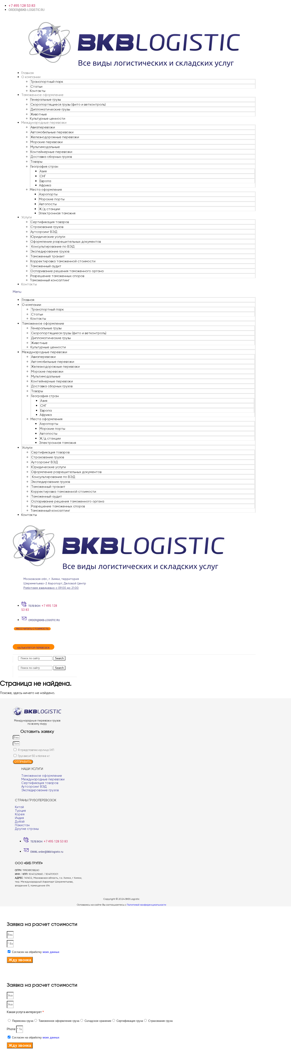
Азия (43, 171)
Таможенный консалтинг (49, 280)
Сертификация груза (130, 1020)
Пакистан (22, 825)
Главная (27, 73)
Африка (45, 185)
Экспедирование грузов (49, 251)
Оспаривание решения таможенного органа (67, 271)
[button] (134, 292)
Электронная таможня (56, 213)
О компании (30, 77)
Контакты (37, 91)
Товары (36, 162)
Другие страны (27, 829)
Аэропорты (48, 194)
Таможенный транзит (47, 256)
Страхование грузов (46, 227)
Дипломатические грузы (50, 109)
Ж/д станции (49, 209)
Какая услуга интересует (25, 1012)
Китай (19, 807)
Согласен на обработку (35, 952)
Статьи (36, 86)
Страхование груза (160, 1020)
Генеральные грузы (45, 99)
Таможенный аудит (45, 266)
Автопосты (48, 204)
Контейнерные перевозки (51, 152)
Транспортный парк (46, 82)
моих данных (51, 952)
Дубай (19, 821)
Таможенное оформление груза (59, 1020)
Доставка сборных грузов (51, 157)
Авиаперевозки (42, 127)
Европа (45, 181)
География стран (44, 166)
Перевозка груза (22, 1020)
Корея (19, 814)
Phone (11, 1029)
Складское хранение (98, 1020)
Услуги (26, 217)
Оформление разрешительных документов (65, 242)
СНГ (43, 176)
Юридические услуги (47, 237)
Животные (38, 114)
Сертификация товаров (49, 222)
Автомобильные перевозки (51, 132)
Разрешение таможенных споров (57, 276)
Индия (19, 818)
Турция (20, 811)
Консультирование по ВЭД (52, 246)
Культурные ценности (47, 118)
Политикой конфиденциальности (146, 904)
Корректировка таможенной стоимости (62, 261)
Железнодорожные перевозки (54, 137)
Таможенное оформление (42, 95)
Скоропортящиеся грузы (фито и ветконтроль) (68, 104)
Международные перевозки (43, 123)
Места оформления (46, 189)
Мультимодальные (45, 147)
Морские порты (52, 199)
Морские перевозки (46, 142)
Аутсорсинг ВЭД (43, 232)
